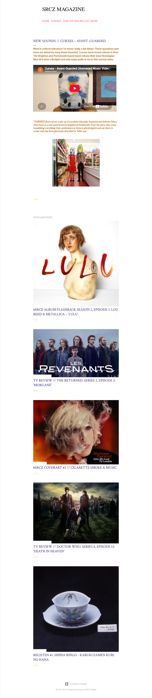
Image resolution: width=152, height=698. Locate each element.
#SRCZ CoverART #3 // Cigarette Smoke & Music (75, 467)
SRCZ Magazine (63, 8)
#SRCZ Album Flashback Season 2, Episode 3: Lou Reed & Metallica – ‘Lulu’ (75, 311)
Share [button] (35, 199)
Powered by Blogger (78, 684)
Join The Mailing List (76, 21)
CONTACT (56, 21)
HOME (45, 21)
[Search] (117, 8)
